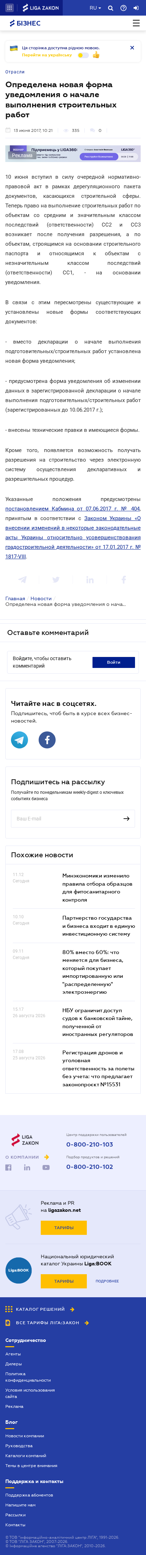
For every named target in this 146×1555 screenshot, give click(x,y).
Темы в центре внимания (31, 1465)
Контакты (15, 1524)
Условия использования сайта (30, 1393)
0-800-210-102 (89, 1167)
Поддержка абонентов (29, 1495)
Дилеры (13, 1363)
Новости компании (24, 1435)
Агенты (13, 1353)
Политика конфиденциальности (28, 1377)
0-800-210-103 (89, 1145)
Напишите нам (20, 1505)
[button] (9, 8)
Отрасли (15, 71)
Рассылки (15, 1514)
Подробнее (107, 1281)
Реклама (14, 1406)
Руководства (19, 1445)
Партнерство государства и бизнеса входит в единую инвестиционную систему (98, 925)
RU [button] (93, 8)
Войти (113, 662)
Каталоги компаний (25, 1455)
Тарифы (64, 1227)
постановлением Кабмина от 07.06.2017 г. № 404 (72, 509)
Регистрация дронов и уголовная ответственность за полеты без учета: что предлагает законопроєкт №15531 (98, 1068)
